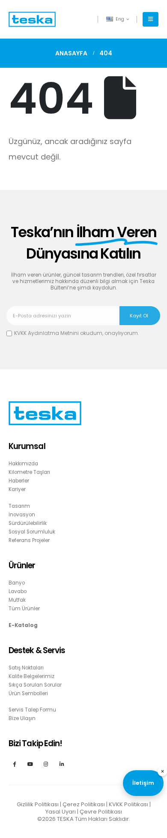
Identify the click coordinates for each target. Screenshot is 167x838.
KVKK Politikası (128, 804)
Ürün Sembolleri (28, 693)
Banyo (17, 582)
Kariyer (17, 489)
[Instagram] (46, 763)
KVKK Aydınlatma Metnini (46, 333)
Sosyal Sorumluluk (32, 531)
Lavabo (18, 591)
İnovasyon (22, 514)
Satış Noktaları (26, 667)
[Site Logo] (32, 19)
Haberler (19, 480)
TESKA (65, 819)
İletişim (143, 783)
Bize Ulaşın (22, 718)
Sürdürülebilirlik (28, 523)
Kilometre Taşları (29, 472)
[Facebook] (14, 763)
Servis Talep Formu (32, 709)
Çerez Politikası (84, 804)
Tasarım (19, 506)
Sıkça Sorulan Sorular (35, 684)
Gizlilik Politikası (38, 804)
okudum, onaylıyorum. (76, 333)
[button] (150, 19)
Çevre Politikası (101, 812)
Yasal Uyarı (60, 812)
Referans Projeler (29, 540)
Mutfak (17, 600)
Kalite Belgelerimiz (31, 676)
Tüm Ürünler (24, 608)
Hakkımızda (23, 463)
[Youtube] (30, 763)
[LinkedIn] (62, 763)
